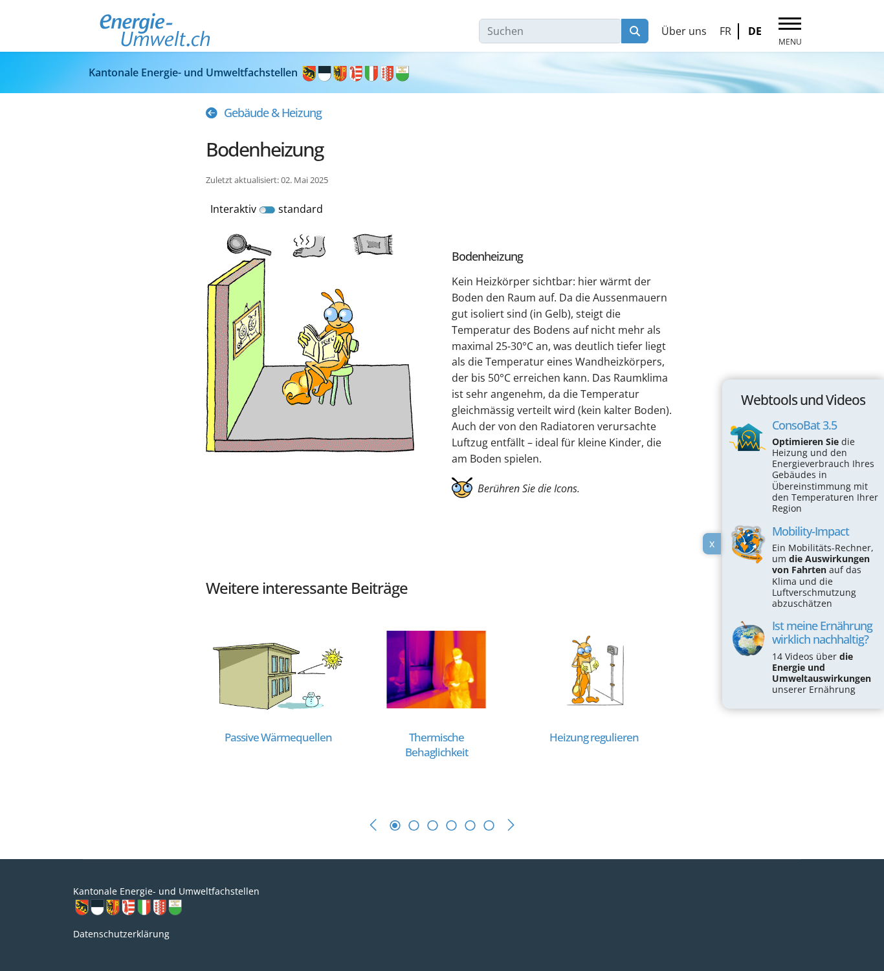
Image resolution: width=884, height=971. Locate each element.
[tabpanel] (284, 703)
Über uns (684, 31)
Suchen (634, 31)
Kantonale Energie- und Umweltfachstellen (194, 72)
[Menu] (790, 31)
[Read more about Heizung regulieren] (594, 668)
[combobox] (550, 31)
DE (755, 31)
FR (725, 31)
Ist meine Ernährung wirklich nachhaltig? (822, 633)
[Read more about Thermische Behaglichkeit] (436, 668)
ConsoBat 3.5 (804, 425)
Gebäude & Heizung (273, 112)
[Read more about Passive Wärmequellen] (278, 668)
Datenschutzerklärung (121, 934)
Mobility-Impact (810, 531)
